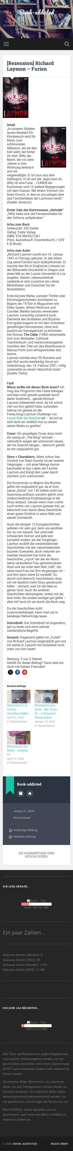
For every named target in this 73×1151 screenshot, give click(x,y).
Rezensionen (22, 817)
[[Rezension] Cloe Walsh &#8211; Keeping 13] (18, 737)
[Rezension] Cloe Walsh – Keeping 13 (17, 750)
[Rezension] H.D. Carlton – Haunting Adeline (17, 709)
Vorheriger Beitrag (26, 830)
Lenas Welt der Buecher (23, 418)
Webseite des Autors (29, 793)
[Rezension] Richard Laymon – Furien (30, 66)
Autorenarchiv (20, 793)
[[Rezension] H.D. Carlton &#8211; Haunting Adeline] (18, 696)
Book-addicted (36, 12)
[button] (10, 672)
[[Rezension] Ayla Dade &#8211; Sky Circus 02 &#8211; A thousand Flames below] (46, 696)
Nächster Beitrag (24, 836)
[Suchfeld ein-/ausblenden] (66, 44)
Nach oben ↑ (60, 1143)
